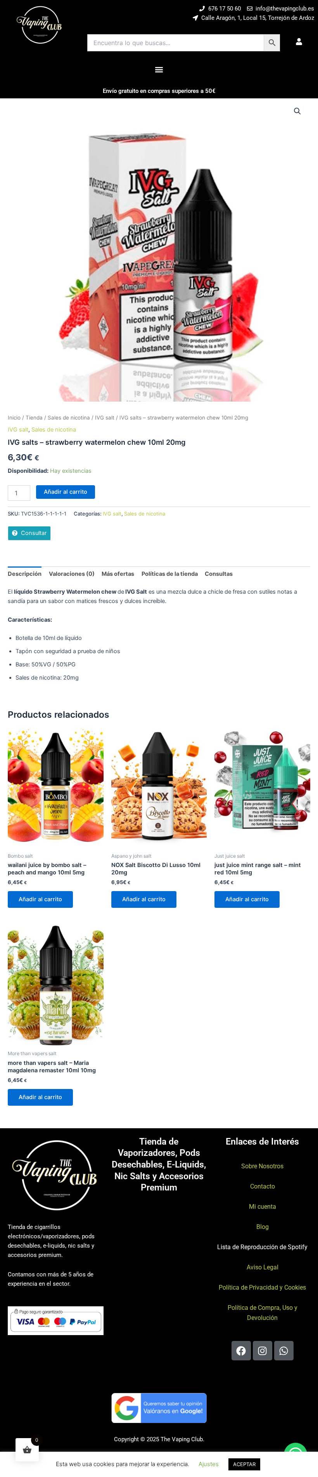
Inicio (14, 417)
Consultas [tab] (219, 573)
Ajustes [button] (209, 1464)
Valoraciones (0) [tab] (72, 573)
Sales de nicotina (69, 417)
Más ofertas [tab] (118, 573)
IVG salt (104, 417)
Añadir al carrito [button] (40, 899)
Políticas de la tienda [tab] (170, 573)
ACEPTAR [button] (244, 1464)
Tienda (34, 417)
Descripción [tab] (24, 573)
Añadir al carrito (65, 491)
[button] (159, 69)
